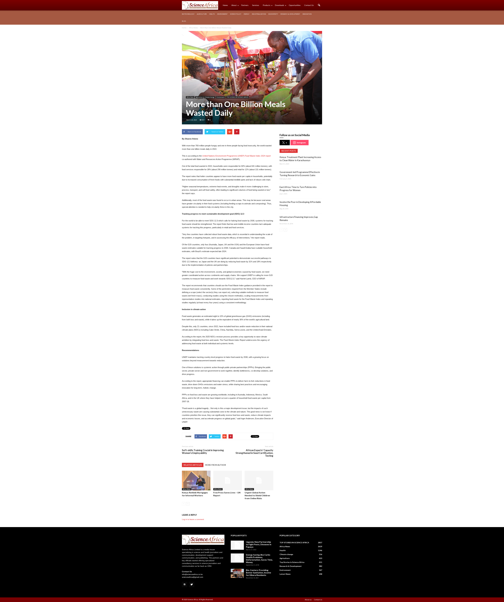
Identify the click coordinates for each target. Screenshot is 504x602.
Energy (246, 14)
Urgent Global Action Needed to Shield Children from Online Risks (257, 495)
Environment (222, 14)
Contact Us (309, 5)
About (234, 5)
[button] (319, 5)
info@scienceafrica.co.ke (192, 574)
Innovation (307, 14)
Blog (184, 21)
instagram (301, 142)
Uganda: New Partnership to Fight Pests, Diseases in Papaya (258, 544)
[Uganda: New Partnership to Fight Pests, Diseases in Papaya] (237, 545)
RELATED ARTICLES (192, 465)
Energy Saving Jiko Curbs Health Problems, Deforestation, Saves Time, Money (259, 558)
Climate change (209, 97)
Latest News (285, 574)
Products (266, 5)
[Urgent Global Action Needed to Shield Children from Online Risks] (259, 480)
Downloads (279, 5)
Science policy (235, 14)
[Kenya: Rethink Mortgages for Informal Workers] (196, 480)
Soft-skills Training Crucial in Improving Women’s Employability (203, 451)
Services (255, 5)
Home (225, 5)
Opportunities (295, 5)
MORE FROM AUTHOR (215, 465)
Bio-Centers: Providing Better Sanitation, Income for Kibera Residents (258, 572)
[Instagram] (184, 584)
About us (308, 600)
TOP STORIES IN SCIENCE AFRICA (237, 97)
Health (212, 14)
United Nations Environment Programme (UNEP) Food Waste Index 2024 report (236, 156)
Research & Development (290, 14)
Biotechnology (188, 14)
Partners (244, 5)
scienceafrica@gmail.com (192, 577)
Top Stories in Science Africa (292, 562)
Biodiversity (273, 14)
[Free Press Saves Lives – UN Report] (227, 480)
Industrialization (259, 14)
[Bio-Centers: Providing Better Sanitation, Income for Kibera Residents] (237, 573)
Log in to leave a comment (193, 519)
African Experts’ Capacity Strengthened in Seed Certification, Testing (254, 453)
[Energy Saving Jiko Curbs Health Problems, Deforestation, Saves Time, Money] (237, 558)
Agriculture (202, 14)
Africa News (190, 97)
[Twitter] (191, 584)
